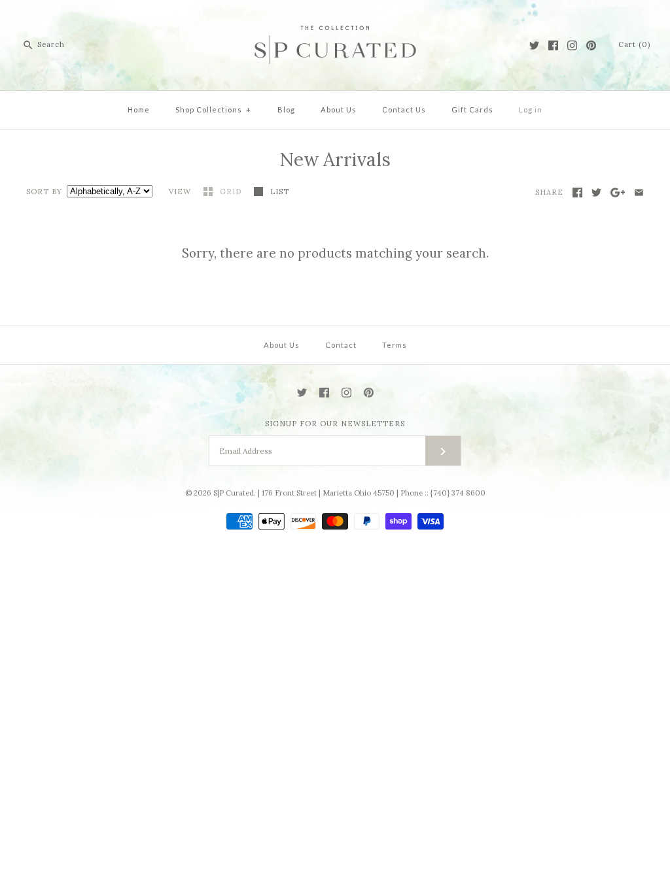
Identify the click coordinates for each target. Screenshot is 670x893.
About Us (339, 109)
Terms (394, 345)
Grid (232, 191)
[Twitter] (534, 45)
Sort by (44, 191)
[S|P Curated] (335, 20)
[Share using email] (639, 192)
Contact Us (404, 109)
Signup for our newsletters (335, 423)
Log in (530, 109)
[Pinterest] (591, 45)
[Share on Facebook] (577, 192)
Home (139, 109)
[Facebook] (553, 45)
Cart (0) (634, 44)
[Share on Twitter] (596, 192)
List (279, 191)
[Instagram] (572, 45)
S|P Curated (233, 492)
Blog (286, 109)
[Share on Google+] (618, 192)
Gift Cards (472, 109)
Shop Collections (213, 109)
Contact (341, 345)
